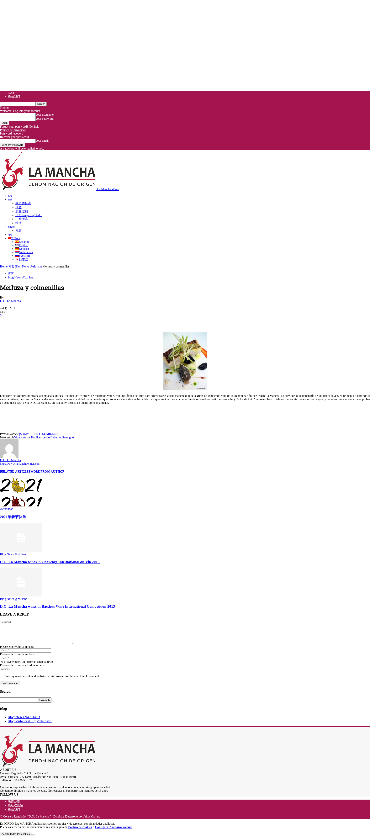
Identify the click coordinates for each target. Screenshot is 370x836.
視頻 (18, 230)
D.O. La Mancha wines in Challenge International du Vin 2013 (50, 562)
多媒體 (11, 226)
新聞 (10, 195)
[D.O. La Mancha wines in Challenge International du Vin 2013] (21, 551)
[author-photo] (9, 456)
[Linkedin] (62, 321)
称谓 (10, 199)
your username (45, 114)
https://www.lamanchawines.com (20, 463)
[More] (75, 321)
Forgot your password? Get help (19, 126)
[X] (20, 321)
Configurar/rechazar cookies (113, 827)
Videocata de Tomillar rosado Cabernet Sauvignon (44, 437)
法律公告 (14, 801)
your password (45, 118)
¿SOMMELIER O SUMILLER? (39, 434)
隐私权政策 (15, 805)
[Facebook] (6, 321)
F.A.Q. (12, 92)
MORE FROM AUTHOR (47, 471)
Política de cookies (80, 827)
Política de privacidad (13, 130)
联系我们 (14, 96)
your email (42, 140)
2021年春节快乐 (13, 517)
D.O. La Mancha (10, 301)
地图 (18, 207)
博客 (10, 234)
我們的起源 (23, 203)
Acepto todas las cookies (16, 834)
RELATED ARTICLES (15, 471)
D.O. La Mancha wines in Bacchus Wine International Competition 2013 (57, 606)
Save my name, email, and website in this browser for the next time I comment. (52, 676)
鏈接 (18, 223)
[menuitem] (14, 238)
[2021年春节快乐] (21, 505)
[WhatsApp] (48, 321)
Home (4, 266)
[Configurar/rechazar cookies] (32, 834)
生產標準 (21, 218)
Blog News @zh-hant (28, 266)
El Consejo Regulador (28, 215)
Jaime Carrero (91, 816)
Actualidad (6, 509)
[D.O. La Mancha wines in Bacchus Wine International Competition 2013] (21, 595)
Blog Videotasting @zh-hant (30, 721)
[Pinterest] (34, 321)
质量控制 (21, 211)
